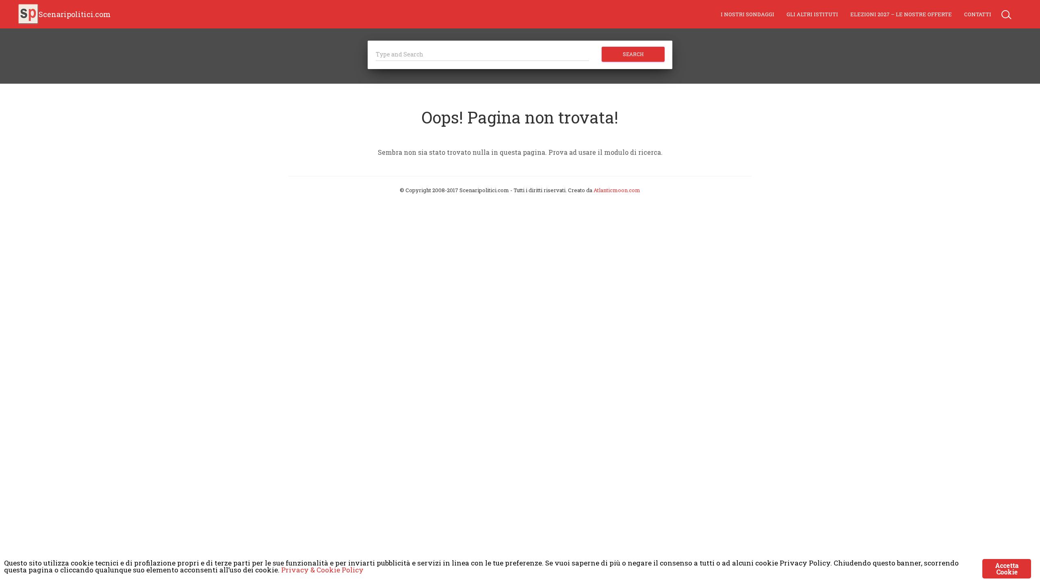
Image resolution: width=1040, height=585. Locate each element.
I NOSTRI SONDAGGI (747, 14)
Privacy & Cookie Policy (322, 569)
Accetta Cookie (1006, 568)
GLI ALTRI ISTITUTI (812, 14)
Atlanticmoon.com (617, 190)
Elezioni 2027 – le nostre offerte (901, 14)
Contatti (977, 14)
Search (633, 54)
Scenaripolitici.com (74, 14)
